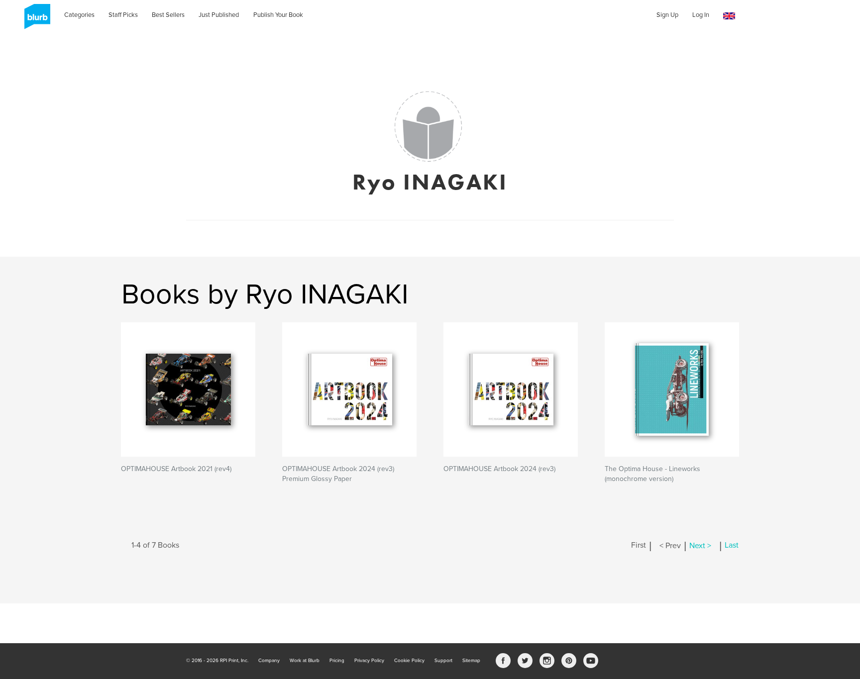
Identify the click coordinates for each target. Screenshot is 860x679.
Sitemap (471, 661)
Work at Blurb (305, 661)
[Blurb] (34, 20)
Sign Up (667, 15)
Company (269, 661)
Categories (79, 15)
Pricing (336, 661)
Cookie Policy (409, 661)
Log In (700, 15)
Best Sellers (168, 15)
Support (443, 661)
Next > (700, 546)
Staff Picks (123, 15)
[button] (729, 16)
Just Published (219, 15)
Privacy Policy (369, 661)
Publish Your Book (278, 15)
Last (732, 546)
